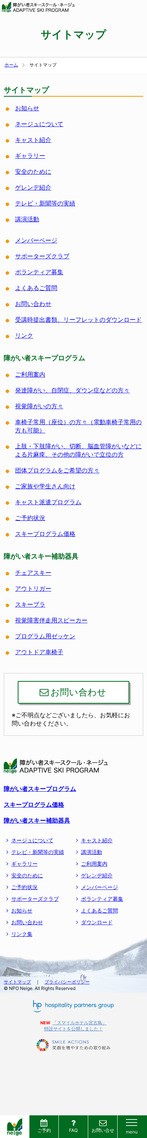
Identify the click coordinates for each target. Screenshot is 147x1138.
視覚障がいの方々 (39, 406)
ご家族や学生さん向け (45, 486)
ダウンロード (97, 922)
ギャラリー (30, 155)
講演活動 (27, 219)
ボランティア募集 (39, 272)
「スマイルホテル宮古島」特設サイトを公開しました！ (75, 1025)
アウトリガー (33, 588)
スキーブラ (30, 604)
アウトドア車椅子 (39, 652)
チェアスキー (33, 572)
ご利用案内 (30, 374)
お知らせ (27, 108)
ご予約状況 (30, 518)
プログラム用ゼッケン (45, 636)
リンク (24, 335)
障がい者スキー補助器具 (37, 820)
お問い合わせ (33, 303)
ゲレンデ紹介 (33, 187)
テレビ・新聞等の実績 (45, 203)
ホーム (11, 65)
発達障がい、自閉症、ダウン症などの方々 (72, 390)
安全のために (33, 171)
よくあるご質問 (36, 288)
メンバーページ (36, 240)
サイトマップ (17, 982)
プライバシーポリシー (67, 982)
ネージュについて (39, 124)
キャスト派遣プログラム (48, 502)
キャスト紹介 (33, 140)
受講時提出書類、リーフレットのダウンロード (78, 319)
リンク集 (21, 934)
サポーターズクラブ (42, 256)
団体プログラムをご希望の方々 (57, 470)
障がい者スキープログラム (40, 788)
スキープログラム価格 (45, 533)
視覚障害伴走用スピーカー (51, 620)
